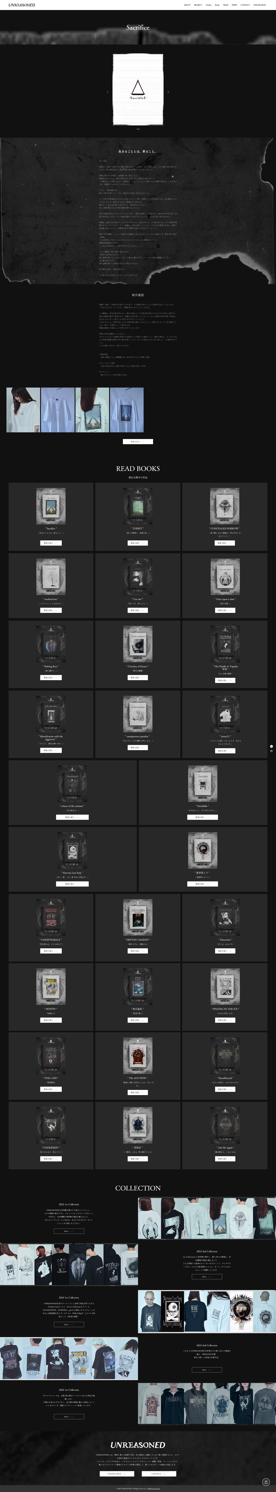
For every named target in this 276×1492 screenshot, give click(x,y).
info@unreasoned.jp (153, 1488)
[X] (271, 746)
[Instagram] (271, 750)
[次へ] (168, 92)
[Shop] (266, 1482)
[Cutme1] (137, 129)
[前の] (107, 92)
